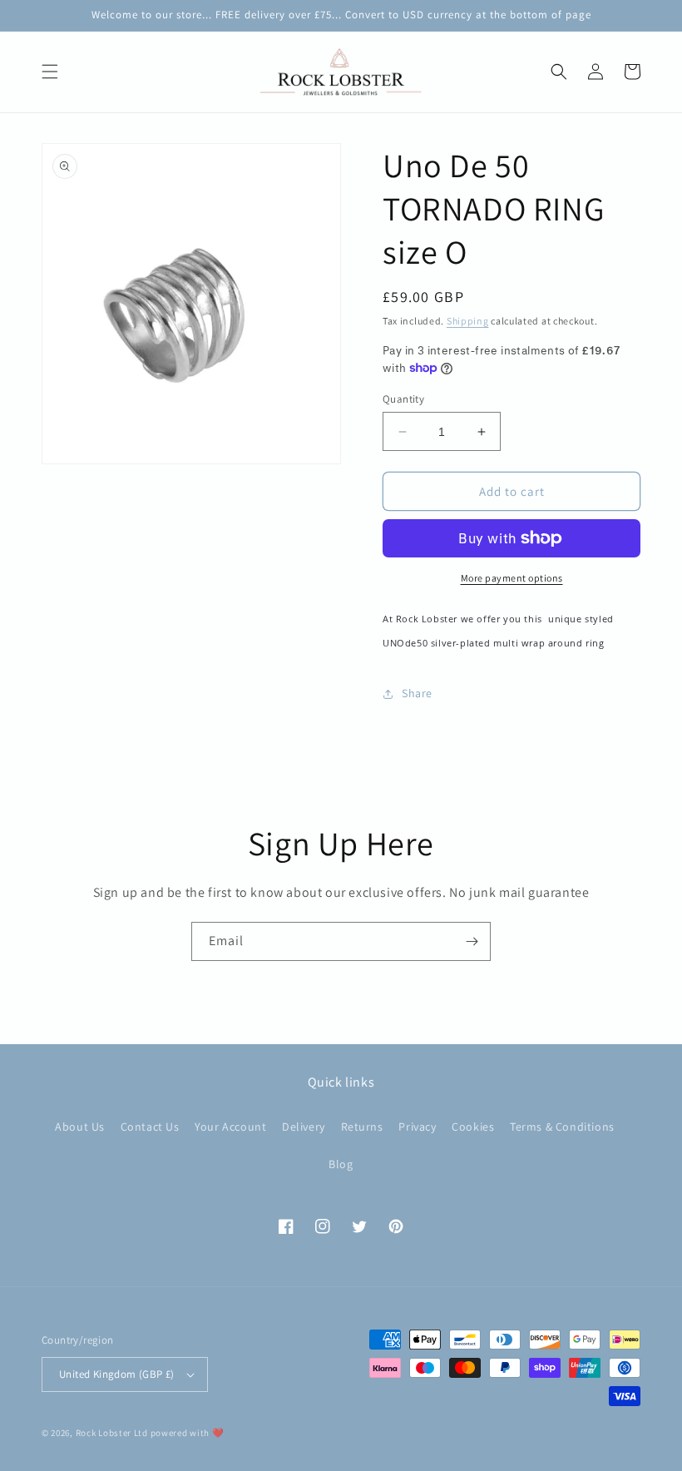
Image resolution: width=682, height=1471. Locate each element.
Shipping (468, 321)
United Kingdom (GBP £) (117, 1374)
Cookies (473, 1126)
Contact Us (150, 1126)
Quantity (403, 399)
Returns (362, 1126)
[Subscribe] (471, 941)
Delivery (303, 1126)
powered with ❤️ (188, 1433)
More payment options (512, 578)
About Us (80, 1126)
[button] (50, 71)
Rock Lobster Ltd (112, 1433)
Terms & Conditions (562, 1126)
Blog (341, 1163)
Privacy (417, 1126)
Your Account (230, 1126)
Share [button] (417, 693)
